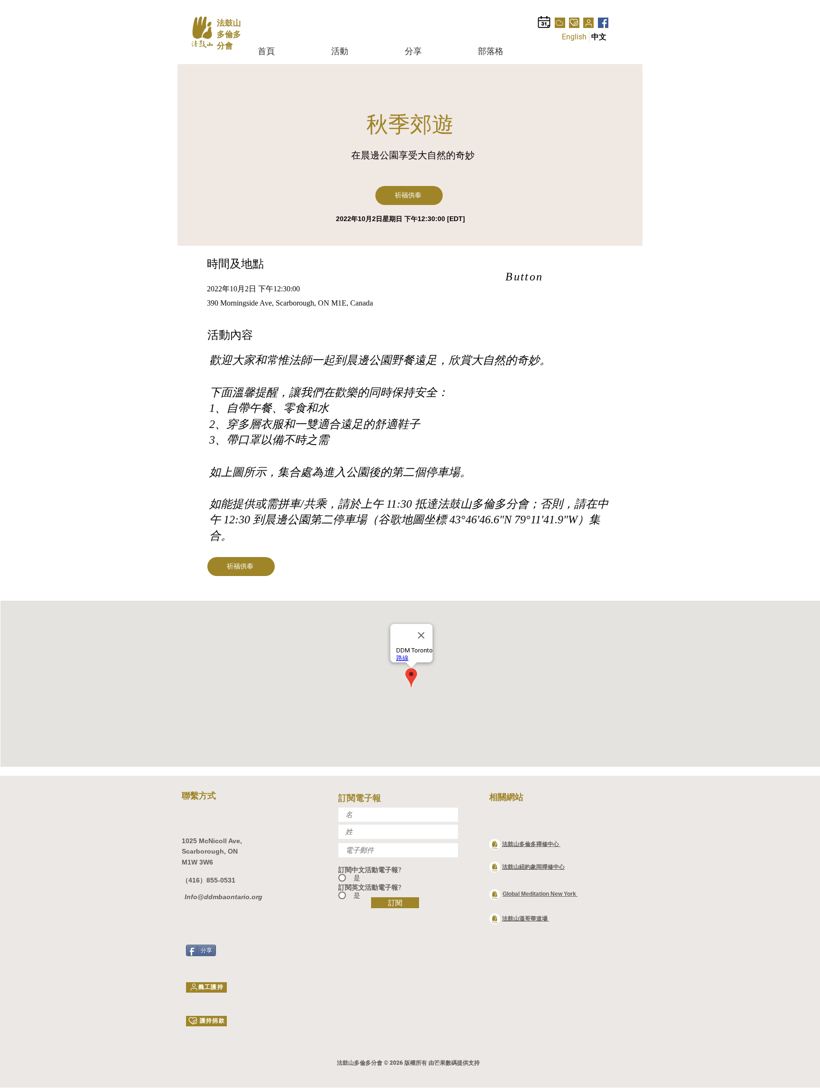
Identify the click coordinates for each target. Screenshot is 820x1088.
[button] (361, 51)
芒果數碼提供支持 (457, 1063)
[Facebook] (603, 23)
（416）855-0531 (208, 880)
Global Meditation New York (540, 894)
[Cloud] (560, 23)
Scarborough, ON (211, 851)
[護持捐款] (574, 23)
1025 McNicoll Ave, (212, 841)
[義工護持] (588, 23)
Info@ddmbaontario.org (222, 897)
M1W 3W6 (197, 862)
